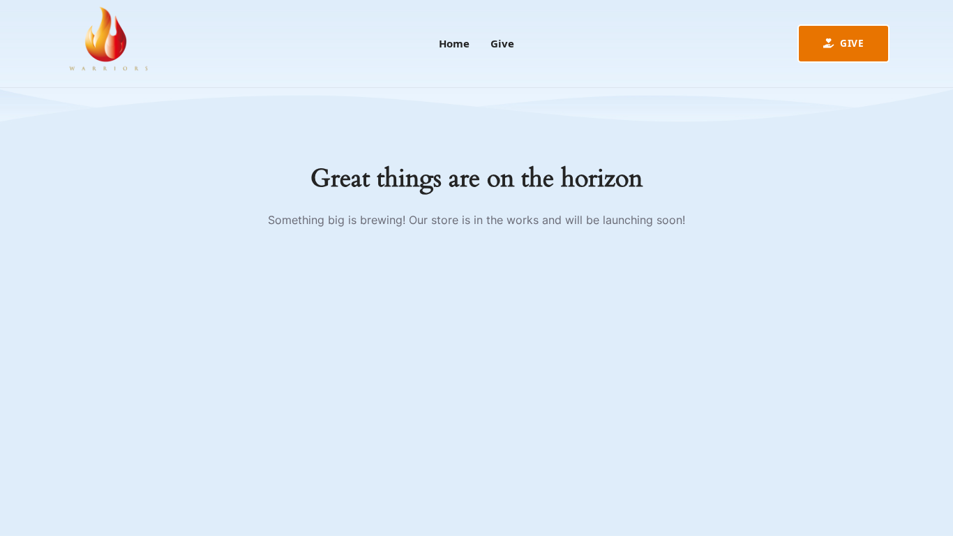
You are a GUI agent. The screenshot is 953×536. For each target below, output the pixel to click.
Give (850, 43)
